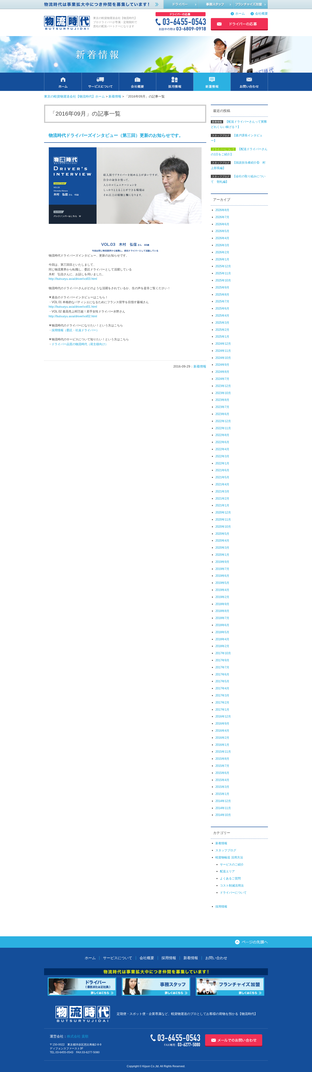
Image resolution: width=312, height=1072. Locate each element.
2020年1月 (222, 554)
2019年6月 (222, 575)
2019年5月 (222, 583)
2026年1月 (222, 259)
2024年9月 (222, 364)
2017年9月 (222, 660)
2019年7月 (222, 569)
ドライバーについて (233, 892)
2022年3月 (222, 456)
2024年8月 (222, 371)
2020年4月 (222, 540)
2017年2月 (222, 702)
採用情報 (221, 906)
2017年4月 (222, 688)
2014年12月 (223, 801)
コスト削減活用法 (232, 885)
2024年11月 (223, 350)
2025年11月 (223, 273)
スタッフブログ (225, 850)
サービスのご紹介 (232, 864)
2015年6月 (222, 773)
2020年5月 (222, 533)
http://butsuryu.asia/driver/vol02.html (73, 316)
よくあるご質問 (230, 878)
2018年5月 (222, 632)
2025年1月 (222, 336)
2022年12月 (223, 421)
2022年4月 (222, 449)
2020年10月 (223, 526)
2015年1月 (222, 794)
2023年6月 (222, 414)
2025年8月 (222, 294)
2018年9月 (222, 604)
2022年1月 (222, 463)
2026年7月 (222, 217)
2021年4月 (222, 484)
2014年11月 (223, 808)
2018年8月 (222, 611)
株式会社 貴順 (77, 1036)
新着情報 (114, 96)
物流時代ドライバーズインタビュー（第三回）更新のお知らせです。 (116, 135)
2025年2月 (222, 329)
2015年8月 (222, 758)
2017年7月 (222, 667)
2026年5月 (222, 231)
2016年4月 (222, 730)
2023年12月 (223, 386)
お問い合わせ (216, 958)
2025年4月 (222, 315)
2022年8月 (222, 435)
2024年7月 (222, 379)
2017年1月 (222, 709)
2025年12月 (223, 266)
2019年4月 (222, 590)
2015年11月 (223, 751)
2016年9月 (222, 723)
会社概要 (261, 13)
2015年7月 (222, 766)
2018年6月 (222, 625)
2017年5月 (222, 681)
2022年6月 (222, 442)
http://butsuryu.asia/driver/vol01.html (73, 306)
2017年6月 (222, 674)
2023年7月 (222, 407)
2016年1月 (222, 744)
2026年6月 (222, 224)
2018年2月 (222, 646)
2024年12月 (223, 343)
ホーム (240, 13)
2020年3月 (222, 547)
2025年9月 (222, 287)
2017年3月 (222, 695)
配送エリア (227, 871)
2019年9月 (222, 562)
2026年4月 (222, 238)
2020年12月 (223, 512)
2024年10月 (223, 358)
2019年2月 (222, 597)
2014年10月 (223, 815)
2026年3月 (222, 245)
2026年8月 (222, 210)
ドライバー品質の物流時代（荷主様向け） (80, 344)
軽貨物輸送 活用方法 (229, 857)
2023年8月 (222, 400)
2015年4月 (222, 780)
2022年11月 (223, 428)
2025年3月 (222, 322)
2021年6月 (222, 470)
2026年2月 (222, 252)
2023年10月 (223, 393)
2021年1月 (222, 505)
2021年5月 (222, 477)
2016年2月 (222, 737)
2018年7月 (222, 618)
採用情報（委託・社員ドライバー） (75, 330)
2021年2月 (222, 498)
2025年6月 (222, 308)
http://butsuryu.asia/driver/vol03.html (73, 279)
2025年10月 (223, 280)
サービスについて (117, 958)
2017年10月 (223, 653)
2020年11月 (223, 519)
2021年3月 (222, 491)
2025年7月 (222, 301)
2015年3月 (222, 787)
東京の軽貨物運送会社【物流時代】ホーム (74, 96)
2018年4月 (222, 639)
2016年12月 (223, 716)
